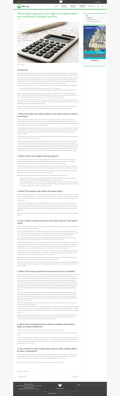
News (19, 19)
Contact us (24, 1)
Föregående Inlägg (22, 376)
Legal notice (60, 393)
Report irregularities (68, 393)
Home (19, 1)
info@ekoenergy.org (60, 390)
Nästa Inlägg (75, 376)
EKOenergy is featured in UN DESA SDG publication (94, 55)
